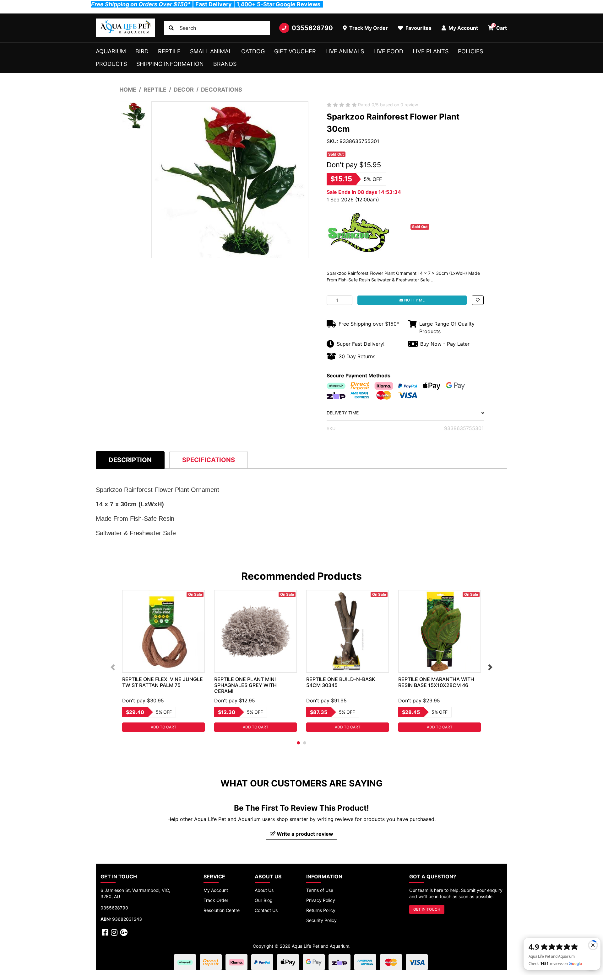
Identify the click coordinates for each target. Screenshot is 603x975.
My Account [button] (462, 28)
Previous (112, 667)
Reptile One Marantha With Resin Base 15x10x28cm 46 (436, 682)
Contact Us (266, 910)
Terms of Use (319, 890)
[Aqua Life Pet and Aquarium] (125, 28)
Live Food (388, 51)
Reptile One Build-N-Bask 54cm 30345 (340, 682)
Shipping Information (170, 64)
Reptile (169, 51)
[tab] (130, 459)
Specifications (208, 460)
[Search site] (171, 28)
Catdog (253, 51)
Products (111, 64)
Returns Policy (320, 910)
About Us (264, 890)
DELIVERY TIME (343, 412)
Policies (470, 51)
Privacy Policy (320, 900)
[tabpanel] (163, 661)
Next (490, 667)
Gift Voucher (295, 51)
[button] (478, 300)
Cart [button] (499, 27)
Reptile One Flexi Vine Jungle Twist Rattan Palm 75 (162, 682)
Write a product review (304, 834)
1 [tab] (298, 742)
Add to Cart (164, 727)
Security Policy (321, 920)
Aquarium (111, 51)
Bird (142, 51)
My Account (216, 890)
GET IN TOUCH (426, 909)
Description (130, 460)
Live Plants (430, 51)
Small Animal (211, 51)
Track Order (216, 900)
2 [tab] (304, 742)
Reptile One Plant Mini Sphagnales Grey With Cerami (245, 685)
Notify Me (414, 300)
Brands (224, 64)
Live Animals (344, 51)
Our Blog (264, 900)
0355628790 (312, 28)
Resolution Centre (222, 910)
